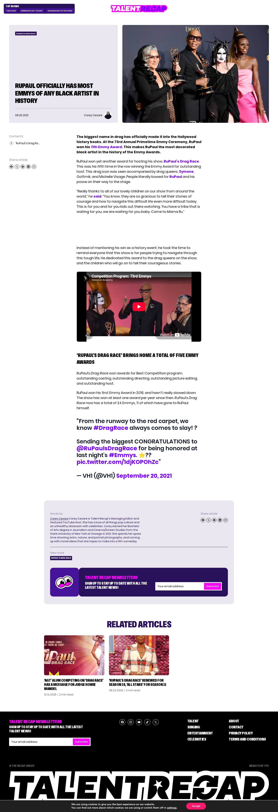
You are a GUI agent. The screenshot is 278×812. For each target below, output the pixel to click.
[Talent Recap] (139, 8)
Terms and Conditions (247, 739)
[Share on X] (17, 166)
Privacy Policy (241, 733)
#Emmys (122, 455)
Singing (193, 727)
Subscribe (212, 586)
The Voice (11, 11)
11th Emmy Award (106, 147)
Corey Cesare (59, 518)
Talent (193, 721)
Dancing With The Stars (60, 11)
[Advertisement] (139, 229)
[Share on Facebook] (11, 166)
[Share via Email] (34, 166)
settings (172, 808)
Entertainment (200, 733)
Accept (196, 806)
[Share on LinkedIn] (28, 166)
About (234, 721)
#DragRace (110, 428)
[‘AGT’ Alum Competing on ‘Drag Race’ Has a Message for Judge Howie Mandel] (74, 655)
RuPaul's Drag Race (26, 34)
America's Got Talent (32, 11)
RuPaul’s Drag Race (181, 161)
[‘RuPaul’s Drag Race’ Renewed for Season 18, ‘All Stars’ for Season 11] (139, 655)
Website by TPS (259, 765)
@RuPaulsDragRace (107, 448)
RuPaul (175, 176)
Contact (236, 727)
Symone (186, 171)
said (97, 196)
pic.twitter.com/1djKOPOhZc (118, 462)
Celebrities (196, 739)
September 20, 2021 (144, 476)
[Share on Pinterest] (22, 166)
